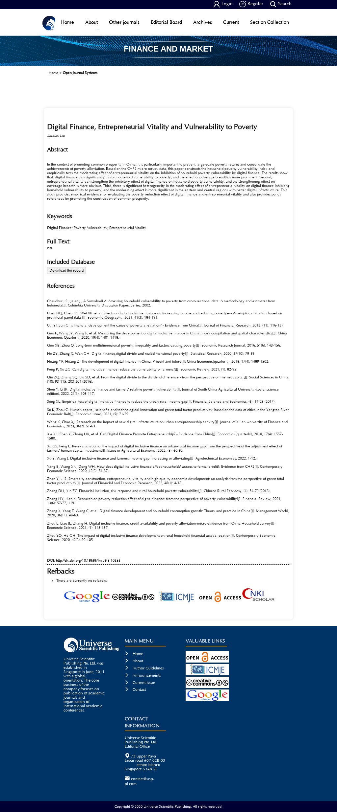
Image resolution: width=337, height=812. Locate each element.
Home (67, 22)
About (91, 22)
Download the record (66, 270)
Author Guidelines (144, 668)
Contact (135, 690)
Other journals (124, 22)
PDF (50, 248)
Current (231, 22)
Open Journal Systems (80, 73)
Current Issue (140, 683)
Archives (202, 22)
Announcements (143, 675)
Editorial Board (166, 22)
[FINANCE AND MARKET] (168, 63)
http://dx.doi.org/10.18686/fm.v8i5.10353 (88, 560)
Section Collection (269, 22)
